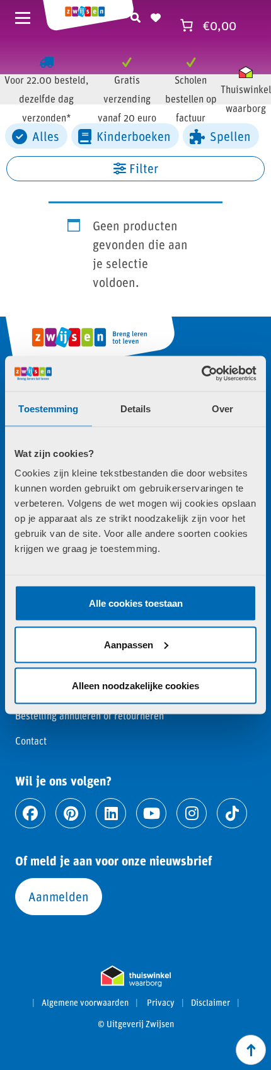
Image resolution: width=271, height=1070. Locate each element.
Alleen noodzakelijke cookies (135, 685)
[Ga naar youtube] (151, 813)
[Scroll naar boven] (251, 1050)
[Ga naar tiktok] (232, 813)
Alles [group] (45, 136)
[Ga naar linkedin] (111, 813)
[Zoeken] (135, 15)
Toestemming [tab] (48, 408)
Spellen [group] (230, 136)
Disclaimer (210, 1002)
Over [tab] (222, 408)
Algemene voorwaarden (85, 1002)
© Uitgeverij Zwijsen (136, 1024)
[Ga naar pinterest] (70, 813)
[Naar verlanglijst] (156, 15)
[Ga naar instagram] (191, 813)
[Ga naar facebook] (30, 813)
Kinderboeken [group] (133, 136)
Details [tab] (135, 408)
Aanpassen (128, 644)
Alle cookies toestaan (136, 603)
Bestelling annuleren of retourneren (89, 715)
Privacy (161, 1002)
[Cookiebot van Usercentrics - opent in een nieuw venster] (201, 374)
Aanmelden (58, 896)
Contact (31, 740)
